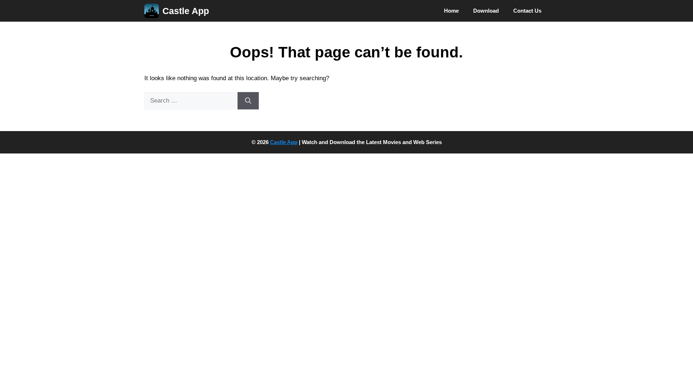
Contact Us (527, 11)
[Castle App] (151, 11)
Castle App (185, 11)
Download (486, 11)
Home (451, 11)
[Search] (248, 100)
